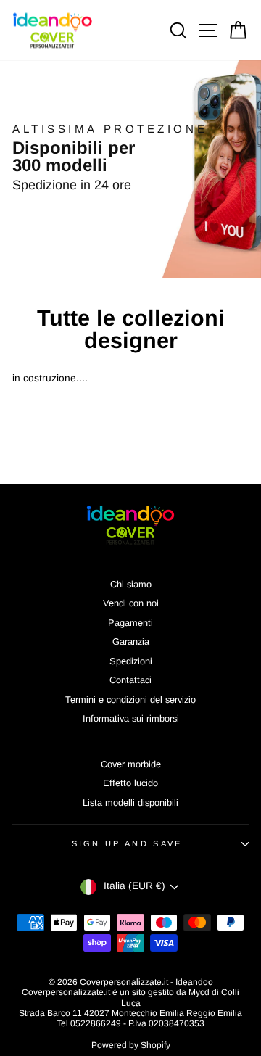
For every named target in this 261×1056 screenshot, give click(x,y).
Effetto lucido (130, 782)
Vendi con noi (131, 603)
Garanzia (130, 641)
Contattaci (130, 680)
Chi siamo (131, 584)
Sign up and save (127, 843)
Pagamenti (130, 622)
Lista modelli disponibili (130, 802)
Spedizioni (130, 661)
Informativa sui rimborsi (131, 718)
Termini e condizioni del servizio (130, 699)
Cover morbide (131, 764)
